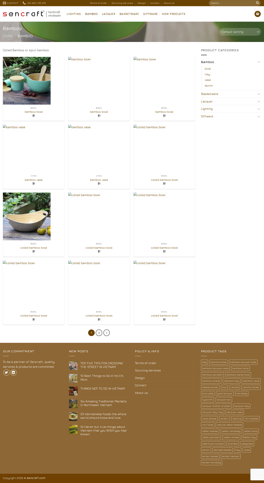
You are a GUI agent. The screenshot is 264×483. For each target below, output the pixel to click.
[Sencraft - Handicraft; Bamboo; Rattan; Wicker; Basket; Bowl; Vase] (32, 14)
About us (169, 3)
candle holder (250, 387)
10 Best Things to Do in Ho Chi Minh (101, 377)
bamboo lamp (240, 368)
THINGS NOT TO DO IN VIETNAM (102, 388)
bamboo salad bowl (238, 374)
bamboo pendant (212, 374)
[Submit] (257, 3)
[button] (258, 14)
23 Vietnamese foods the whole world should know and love (103, 415)
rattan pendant (211, 437)
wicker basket (210, 456)
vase (208, 79)
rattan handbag (231, 431)
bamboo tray (231, 380)
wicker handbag (211, 462)
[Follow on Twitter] (6, 372)
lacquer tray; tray (212, 412)
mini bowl (207, 424)
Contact (154, 3)
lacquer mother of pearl (216, 405)
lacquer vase (235, 412)
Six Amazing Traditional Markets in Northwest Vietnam (103, 403)
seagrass (247, 443)
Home (8, 36)
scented (233, 443)
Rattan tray (249, 437)
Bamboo (91, 13)
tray (207, 74)
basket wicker (210, 387)
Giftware (150, 13)
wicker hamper (230, 456)
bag (204, 362)
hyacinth (207, 399)
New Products (173, 13)
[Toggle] (258, 62)
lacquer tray (241, 405)
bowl (208, 68)
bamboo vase (34, 179)
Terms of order (98, 3)
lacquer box (223, 399)
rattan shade (231, 437)
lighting (236, 418)
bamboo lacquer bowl (243, 362)
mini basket (251, 418)
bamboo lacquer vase (215, 368)
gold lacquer (225, 393)
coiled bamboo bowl (164, 179)
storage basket (223, 449)
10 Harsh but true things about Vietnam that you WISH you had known (103, 430)
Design (141, 3)
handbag (241, 393)
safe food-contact (213, 443)
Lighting (74, 13)
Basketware (129, 13)
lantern (224, 418)
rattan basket (210, 431)
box (224, 387)
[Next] (106, 332)
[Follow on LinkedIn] (13, 372)
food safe (208, 393)
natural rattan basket (229, 424)
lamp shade (209, 418)
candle (234, 387)
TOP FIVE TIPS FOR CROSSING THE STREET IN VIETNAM (101, 365)
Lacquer (108, 13)
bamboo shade (211, 380)
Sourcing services (122, 3)
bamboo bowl (34, 111)
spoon (209, 85)
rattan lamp (251, 431)
